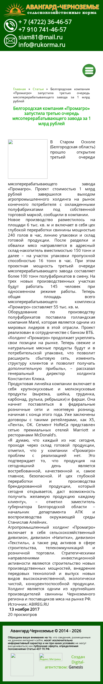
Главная (19, 89)
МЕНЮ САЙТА (89, 70)
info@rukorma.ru (41, 44)
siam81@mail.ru (40, 37)
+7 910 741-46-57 (42, 29)
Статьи (38, 89)
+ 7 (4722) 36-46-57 (45, 21)
